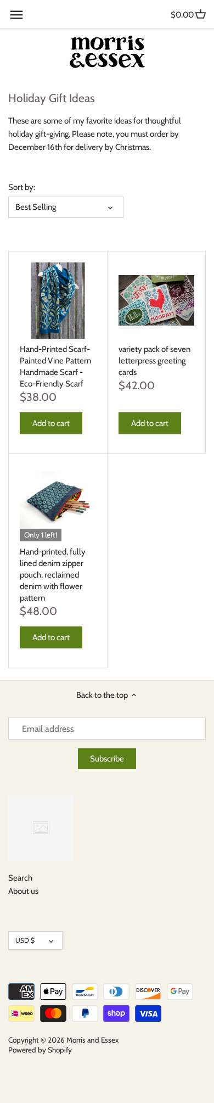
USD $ (25, 940)
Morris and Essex (92, 1039)
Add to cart (51, 423)
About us (23, 891)
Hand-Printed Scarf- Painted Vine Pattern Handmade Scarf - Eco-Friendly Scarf (55, 366)
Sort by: (21, 187)
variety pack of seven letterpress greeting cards (154, 360)
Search (20, 878)
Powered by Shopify (40, 1049)
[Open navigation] (16, 15)
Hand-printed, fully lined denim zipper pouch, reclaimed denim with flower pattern (53, 575)
